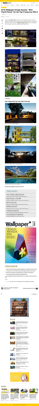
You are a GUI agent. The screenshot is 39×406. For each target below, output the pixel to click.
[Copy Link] (2, 31)
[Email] (2, 28)
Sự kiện (18, 351)
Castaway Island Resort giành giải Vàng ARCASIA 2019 (16, 274)
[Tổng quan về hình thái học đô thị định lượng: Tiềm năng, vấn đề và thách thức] (12, 328)
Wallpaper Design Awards (22, 22)
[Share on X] (2, 26)
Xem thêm (8, 98)
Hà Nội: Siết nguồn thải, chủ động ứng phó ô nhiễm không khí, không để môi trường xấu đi (22, 337)
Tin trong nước (19, 334)
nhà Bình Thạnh (12, 19)
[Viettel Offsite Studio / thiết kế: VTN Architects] (12, 354)
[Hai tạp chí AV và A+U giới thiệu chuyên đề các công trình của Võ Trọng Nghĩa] (24, 391)
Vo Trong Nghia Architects (20, 281)
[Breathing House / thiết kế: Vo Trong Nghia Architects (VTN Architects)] (34, 391)
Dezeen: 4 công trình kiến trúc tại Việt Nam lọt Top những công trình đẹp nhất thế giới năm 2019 (15, 396)
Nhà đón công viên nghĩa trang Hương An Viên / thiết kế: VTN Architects (20, 272)
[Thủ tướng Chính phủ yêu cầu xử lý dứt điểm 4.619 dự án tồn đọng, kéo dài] (12, 322)
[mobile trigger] (2, 3)
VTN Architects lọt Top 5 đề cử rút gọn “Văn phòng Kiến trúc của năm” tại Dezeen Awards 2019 (5, 396)
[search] (32, 3)
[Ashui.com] (7, 3)
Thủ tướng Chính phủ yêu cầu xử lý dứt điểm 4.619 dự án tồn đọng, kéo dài (22, 322)
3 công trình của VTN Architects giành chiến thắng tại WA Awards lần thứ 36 (20, 270)
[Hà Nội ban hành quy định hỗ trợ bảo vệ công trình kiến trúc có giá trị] (12, 333)
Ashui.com (2, 16)
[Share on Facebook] (2, 23)
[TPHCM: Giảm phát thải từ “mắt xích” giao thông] (12, 367)
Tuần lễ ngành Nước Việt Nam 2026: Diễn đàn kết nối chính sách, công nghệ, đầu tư (22, 349)
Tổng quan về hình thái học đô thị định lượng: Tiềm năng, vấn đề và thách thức (21, 328)
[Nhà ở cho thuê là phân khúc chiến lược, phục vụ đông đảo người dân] (12, 358)
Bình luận (34, 294)
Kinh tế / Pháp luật (19, 346)
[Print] (2, 33)
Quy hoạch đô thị (19, 330)
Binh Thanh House (12, 281)
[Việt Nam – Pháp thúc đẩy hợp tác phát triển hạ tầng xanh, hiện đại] (12, 363)
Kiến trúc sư (4, 7)
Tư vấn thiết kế (19, 355)
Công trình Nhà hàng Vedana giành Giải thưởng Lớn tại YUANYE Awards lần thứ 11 (21, 269)
